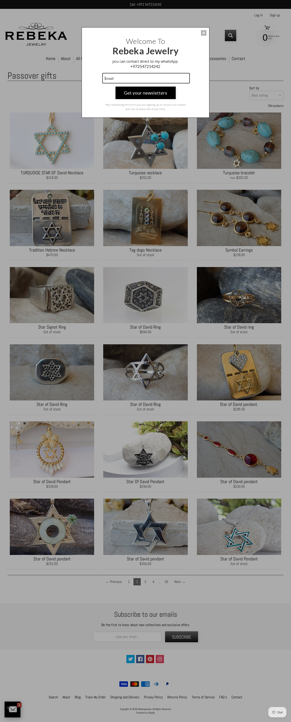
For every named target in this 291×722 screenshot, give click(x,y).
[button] (203, 33)
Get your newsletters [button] (145, 92)
